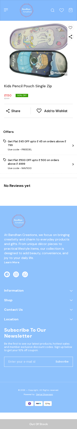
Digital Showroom (44, 394)
